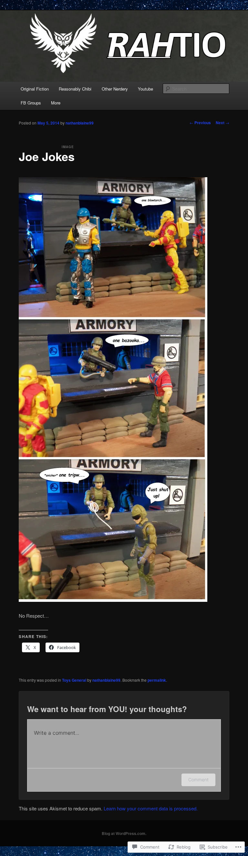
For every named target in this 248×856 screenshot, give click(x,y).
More (55, 103)
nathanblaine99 (80, 123)
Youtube (145, 89)
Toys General (74, 680)
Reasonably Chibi (75, 89)
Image (68, 147)
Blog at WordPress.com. (124, 833)
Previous (200, 122)
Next (222, 122)
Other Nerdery (115, 89)
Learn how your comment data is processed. (151, 808)
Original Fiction (35, 89)
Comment (198, 779)
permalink (157, 680)
